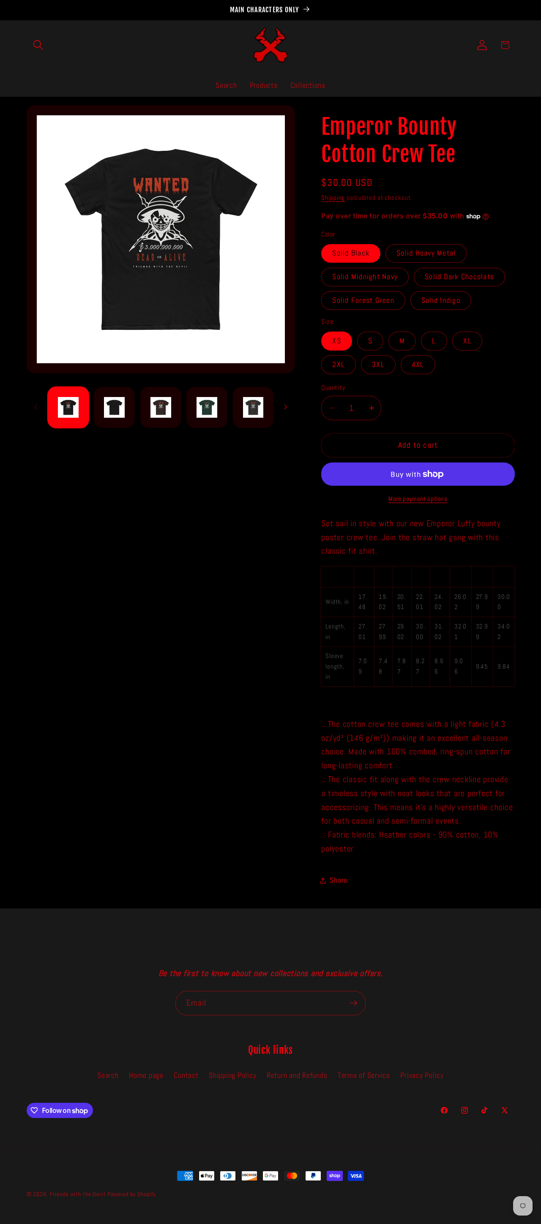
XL (467, 340)
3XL (378, 364)
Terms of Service (364, 1075)
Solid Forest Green (363, 300)
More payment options (418, 499)
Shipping (333, 197)
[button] (38, 45)
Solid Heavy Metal (426, 253)
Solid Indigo (440, 300)
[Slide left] (36, 407)
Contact (186, 1075)
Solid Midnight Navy (365, 276)
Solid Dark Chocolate (459, 276)
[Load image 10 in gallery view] (253, 407)
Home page (146, 1075)
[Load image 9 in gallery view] (206, 407)
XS (336, 340)
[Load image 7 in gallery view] (114, 407)
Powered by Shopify (131, 1194)
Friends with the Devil (78, 1194)
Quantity (333, 387)
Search (108, 1075)
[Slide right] (285, 407)
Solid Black (350, 253)
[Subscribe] (353, 1003)
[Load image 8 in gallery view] (160, 407)
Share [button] (338, 880)
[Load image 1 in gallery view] (68, 407)
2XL (338, 364)
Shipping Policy (232, 1075)
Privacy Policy (422, 1075)
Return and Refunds (297, 1075)
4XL (418, 364)
